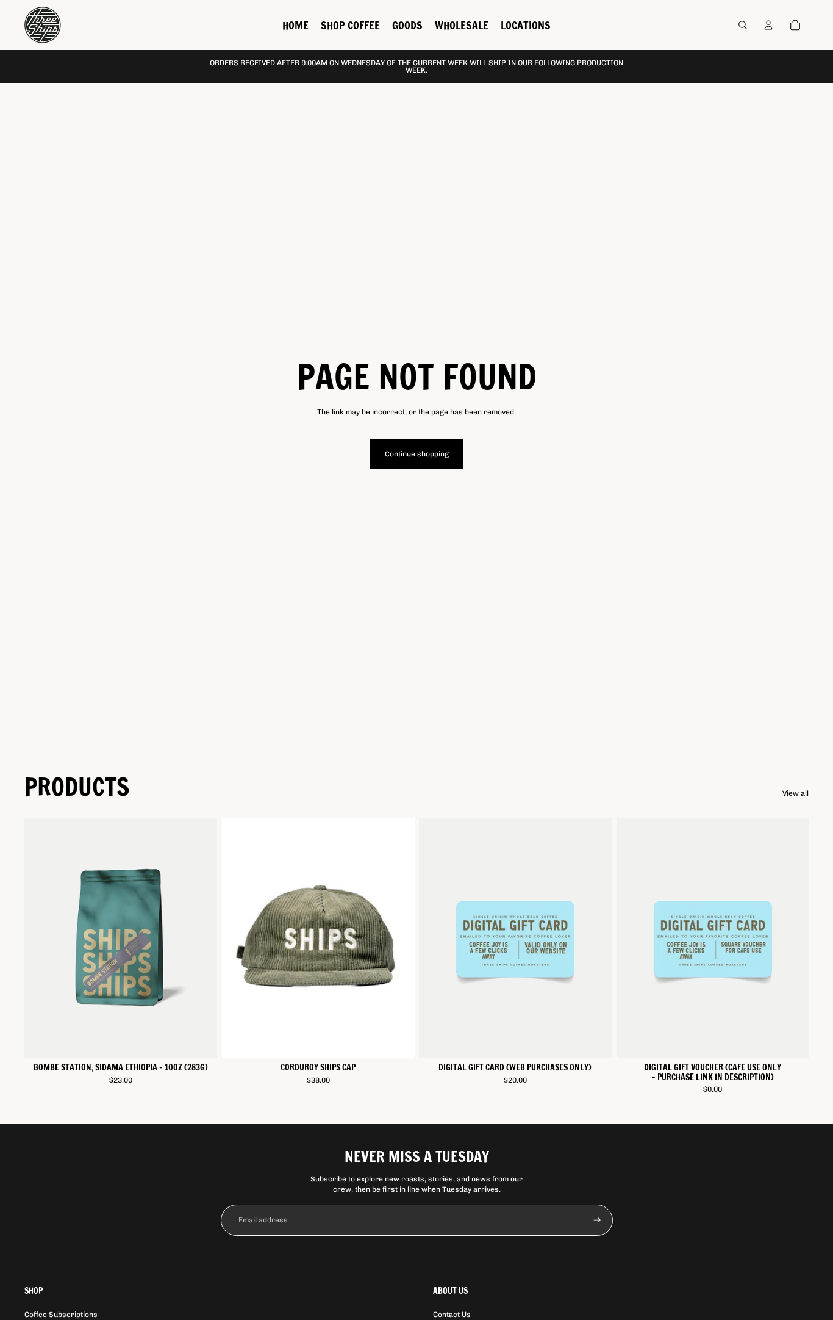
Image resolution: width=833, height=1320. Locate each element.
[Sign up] (597, 1220)
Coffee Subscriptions (61, 1314)
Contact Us (452, 1314)
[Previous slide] (42, 938)
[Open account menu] (768, 25)
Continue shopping (417, 454)
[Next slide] (199, 938)
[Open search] (742, 25)
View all (795, 793)
